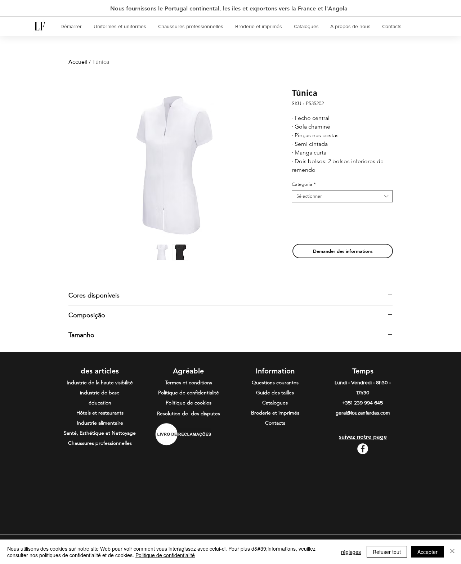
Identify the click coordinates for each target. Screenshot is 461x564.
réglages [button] (351, 551)
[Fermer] (452, 551)
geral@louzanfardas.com (363, 413)
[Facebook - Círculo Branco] (362, 448)
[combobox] (342, 196)
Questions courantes (275, 382)
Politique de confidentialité (165, 555)
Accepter (427, 551)
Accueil (78, 62)
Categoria (304, 184)
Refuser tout (387, 551)
